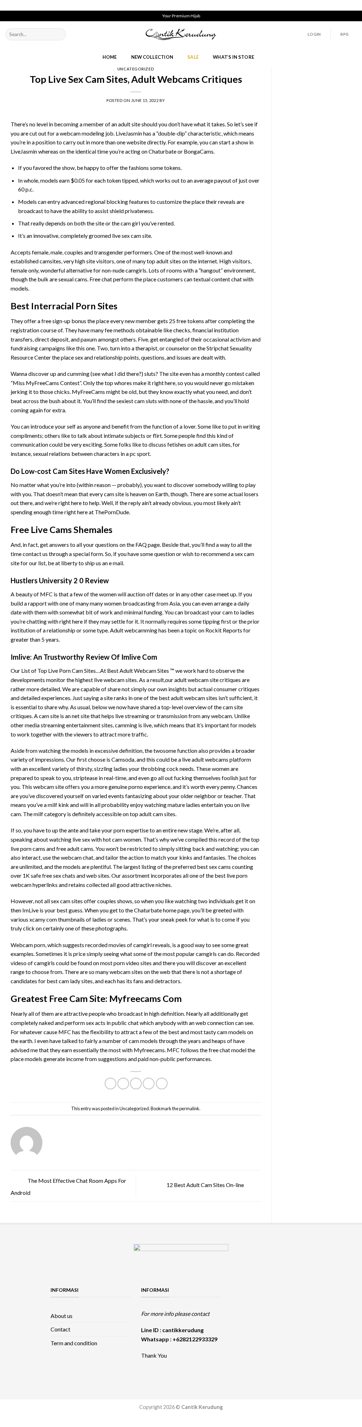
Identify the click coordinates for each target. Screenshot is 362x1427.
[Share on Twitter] (123, 1083)
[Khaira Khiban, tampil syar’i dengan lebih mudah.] (271, 1325)
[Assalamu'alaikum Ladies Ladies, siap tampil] (245, 1310)
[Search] (59, 34)
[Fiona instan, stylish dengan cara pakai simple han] (245, 1294)
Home (110, 57)
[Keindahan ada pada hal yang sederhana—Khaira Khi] (297, 1325)
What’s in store (233, 57)
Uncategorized (135, 69)
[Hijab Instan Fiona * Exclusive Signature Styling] (297, 1294)
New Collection (152, 57)
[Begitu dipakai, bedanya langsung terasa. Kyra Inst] (297, 1310)
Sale (193, 57)
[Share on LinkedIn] (162, 1083)
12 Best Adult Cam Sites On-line (206, 1185)
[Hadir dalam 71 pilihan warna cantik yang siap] (271, 1294)
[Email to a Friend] (136, 1083)
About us (61, 1315)
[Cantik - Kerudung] (181, 34)
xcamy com (43, 919)
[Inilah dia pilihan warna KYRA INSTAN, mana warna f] (271, 1310)
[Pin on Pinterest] (148, 1083)
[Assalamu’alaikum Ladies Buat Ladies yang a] (245, 1325)
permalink (189, 1108)
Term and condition (74, 1343)
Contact (60, 1329)
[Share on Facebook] (110, 1083)
